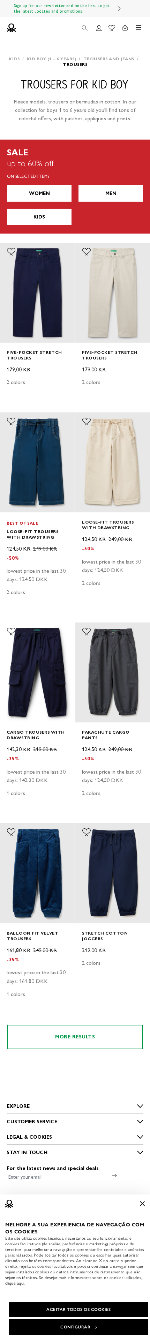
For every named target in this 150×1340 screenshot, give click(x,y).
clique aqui (14, 1283)
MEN (111, 193)
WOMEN (39, 193)
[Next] (119, 8)
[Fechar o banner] (142, 1203)
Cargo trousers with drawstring (36, 734)
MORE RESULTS (75, 1037)
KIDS (39, 217)
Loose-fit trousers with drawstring (32, 534)
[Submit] (114, 1175)
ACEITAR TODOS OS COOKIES (78, 1309)
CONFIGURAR (75, 1327)
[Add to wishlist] (11, 252)
